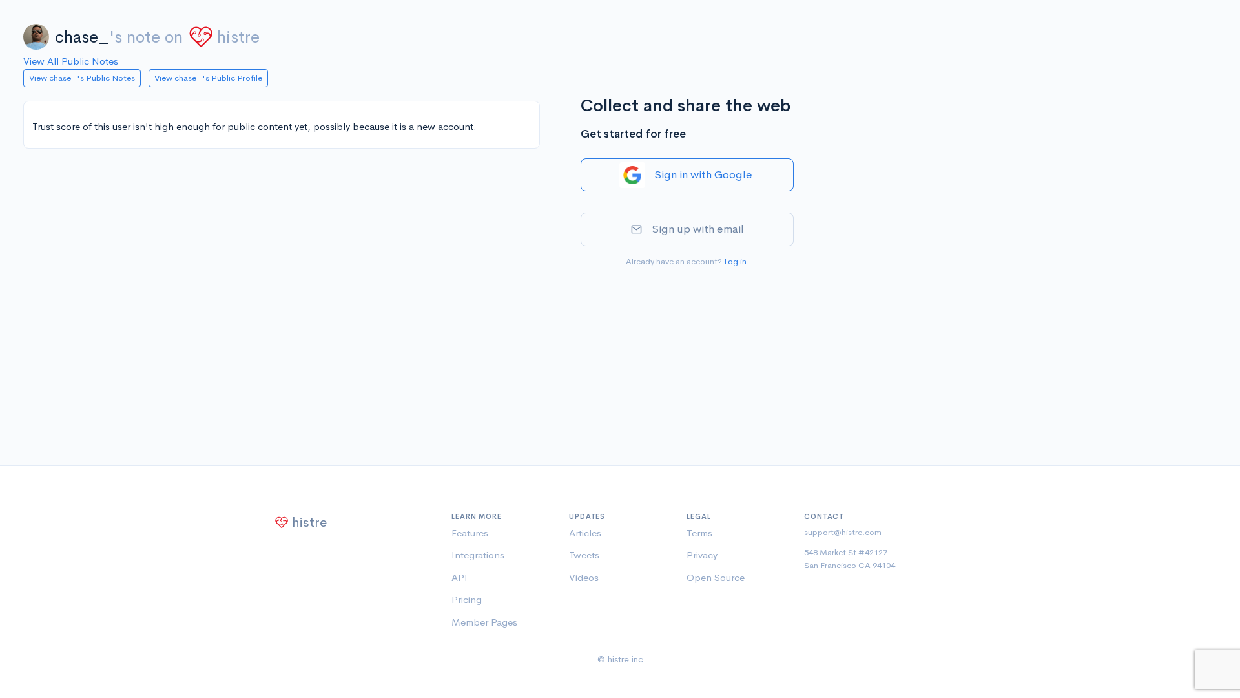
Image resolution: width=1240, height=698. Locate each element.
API (459, 577)
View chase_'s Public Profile (208, 77)
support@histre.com (843, 532)
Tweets (584, 555)
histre (238, 37)
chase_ (82, 37)
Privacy (702, 555)
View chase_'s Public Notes (82, 77)
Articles (585, 533)
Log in (735, 261)
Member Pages (484, 622)
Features (469, 533)
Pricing (466, 599)
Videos (584, 577)
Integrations (477, 555)
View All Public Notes (70, 61)
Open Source (716, 577)
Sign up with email (698, 229)
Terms (699, 533)
